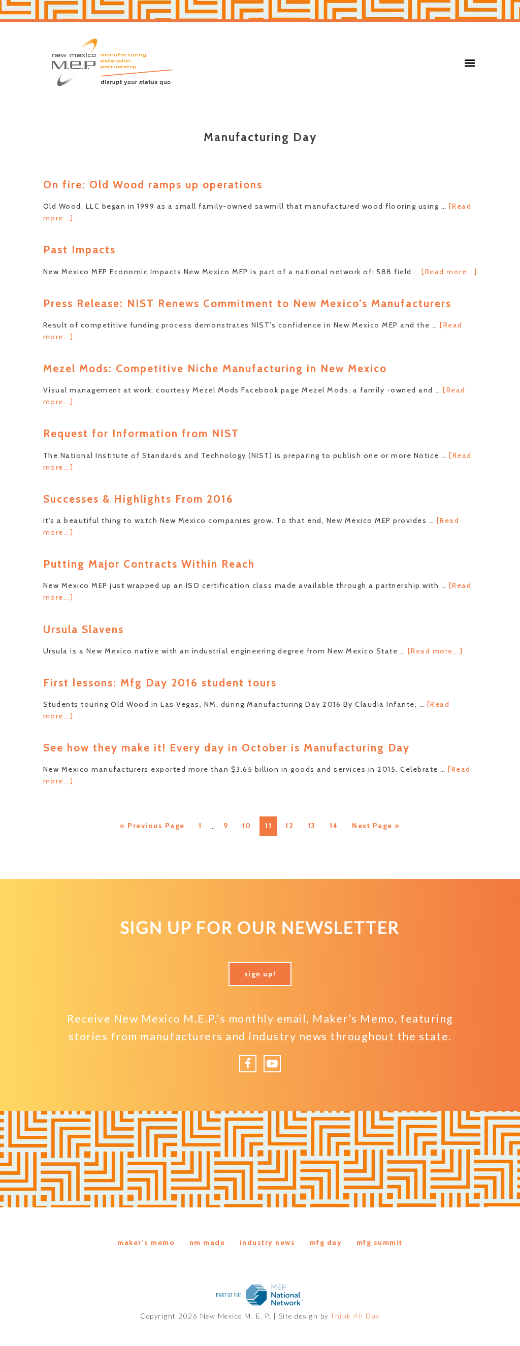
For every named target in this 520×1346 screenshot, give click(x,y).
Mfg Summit (379, 1242)
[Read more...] (449, 271)
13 (314, 825)
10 (249, 825)
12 (292, 825)
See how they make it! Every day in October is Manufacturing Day (226, 747)
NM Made (207, 1242)
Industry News (268, 1242)
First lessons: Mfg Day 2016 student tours (160, 682)
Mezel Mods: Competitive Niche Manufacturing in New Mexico (215, 368)
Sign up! (260, 973)
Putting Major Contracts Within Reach (149, 563)
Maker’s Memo (146, 1242)
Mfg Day (326, 1242)
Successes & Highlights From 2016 (138, 499)
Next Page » (375, 828)
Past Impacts (79, 249)
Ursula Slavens (83, 629)
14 (336, 825)
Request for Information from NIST (141, 433)
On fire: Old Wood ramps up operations (153, 184)
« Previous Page (152, 828)
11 (271, 825)
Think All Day (355, 1316)
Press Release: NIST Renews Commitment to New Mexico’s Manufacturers (247, 303)
